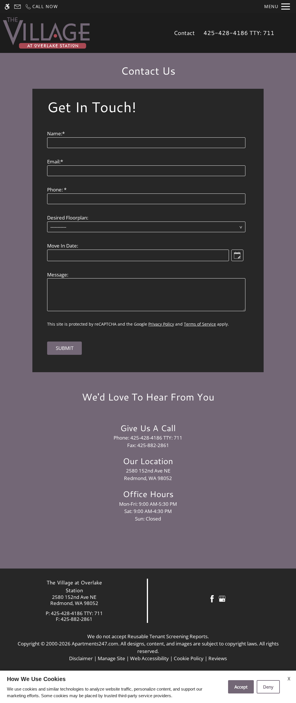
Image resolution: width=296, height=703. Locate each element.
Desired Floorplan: (67, 217)
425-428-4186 (239, 33)
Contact (184, 33)
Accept (240, 687)
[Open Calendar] (237, 255)
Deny (268, 687)
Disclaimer (81, 658)
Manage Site (111, 658)
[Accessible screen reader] (7, 6)
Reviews (217, 658)
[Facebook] (212, 598)
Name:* (56, 133)
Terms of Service (200, 324)
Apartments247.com (95, 643)
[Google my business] (222, 598)
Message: (57, 274)
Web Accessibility (149, 658)
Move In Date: (62, 245)
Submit (64, 348)
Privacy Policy (161, 324)
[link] (74, 600)
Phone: (56, 189)
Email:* (55, 161)
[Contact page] (17, 6)
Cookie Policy (189, 658)
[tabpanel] (148, 225)
